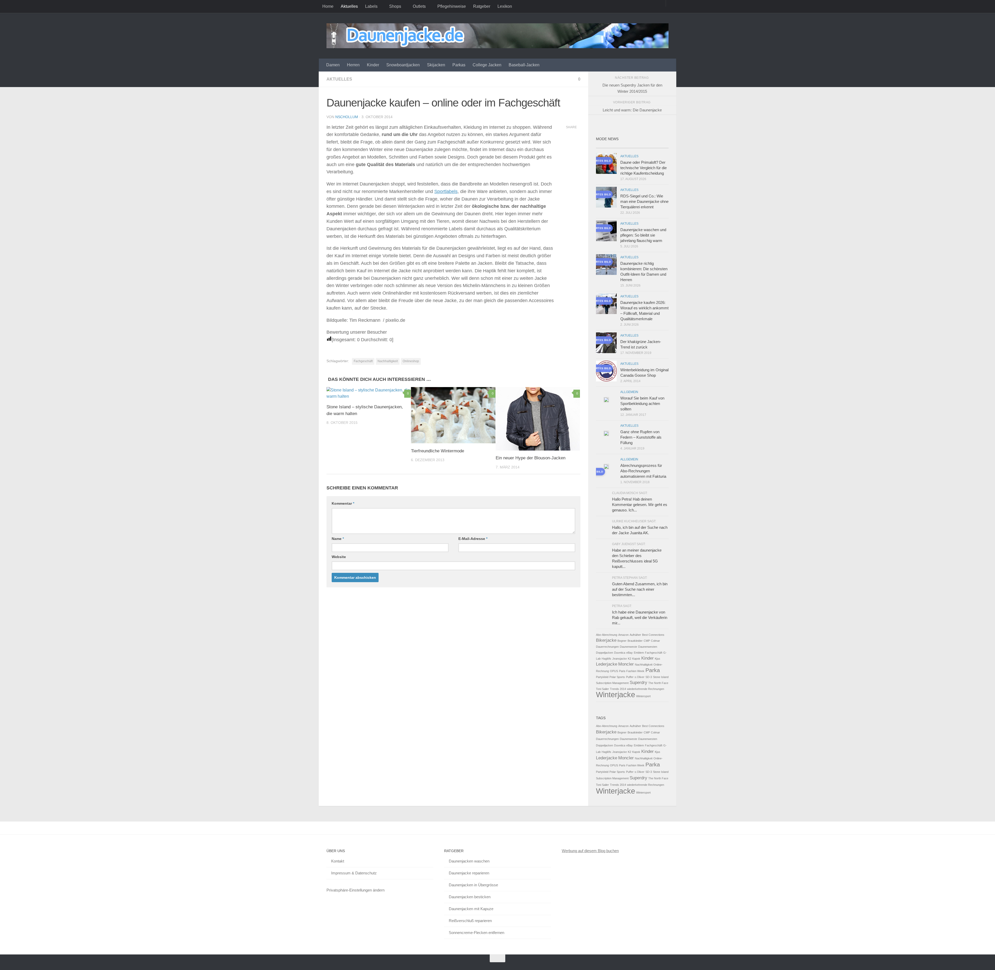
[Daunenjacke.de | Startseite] (497, 35)
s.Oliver (639, 677)
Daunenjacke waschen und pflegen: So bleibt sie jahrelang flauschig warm (643, 235)
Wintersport (643, 696)
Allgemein (629, 392)
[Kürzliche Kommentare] (641, 146)
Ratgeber (481, 6)
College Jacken (487, 65)
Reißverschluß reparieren (470, 920)
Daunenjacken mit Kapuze (471, 909)
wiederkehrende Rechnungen (645, 688)
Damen (333, 65)
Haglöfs (606, 658)
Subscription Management (612, 682)
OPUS (614, 671)
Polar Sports (617, 677)
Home (327, 6)
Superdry (638, 682)
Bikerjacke (606, 640)
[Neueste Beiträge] (605, 146)
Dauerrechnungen (607, 646)
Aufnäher (635, 634)
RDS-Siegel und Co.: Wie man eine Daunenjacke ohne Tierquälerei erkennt (644, 201)
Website (339, 557)
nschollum (346, 117)
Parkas (458, 65)
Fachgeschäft (363, 361)
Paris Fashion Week (631, 671)
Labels (371, 6)
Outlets (419, 6)
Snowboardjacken (403, 65)
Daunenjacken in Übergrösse (473, 885)
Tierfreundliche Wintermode (437, 450)
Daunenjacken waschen (469, 861)
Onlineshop (411, 361)
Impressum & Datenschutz (354, 873)
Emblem (639, 652)
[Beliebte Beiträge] (623, 146)
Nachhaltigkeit (388, 361)
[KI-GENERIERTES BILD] (606, 467)
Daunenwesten (647, 646)
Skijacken (436, 65)
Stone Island (661, 677)
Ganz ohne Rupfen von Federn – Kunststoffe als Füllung (641, 437)
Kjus (657, 658)
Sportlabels (446, 191)
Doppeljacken (604, 652)
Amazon (623, 634)
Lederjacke (606, 664)
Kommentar (343, 503)
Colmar (655, 640)
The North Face (658, 682)
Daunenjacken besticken (470, 897)
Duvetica (619, 652)
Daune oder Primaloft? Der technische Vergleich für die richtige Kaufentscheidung (643, 167)
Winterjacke (615, 694)
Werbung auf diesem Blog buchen (590, 850)
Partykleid (602, 677)
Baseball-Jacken (524, 65)
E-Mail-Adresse (472, 539)
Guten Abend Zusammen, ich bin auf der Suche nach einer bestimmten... (639, 589)
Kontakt (337, 861)
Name (338, 539)
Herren (353, 65)
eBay (629, 652)
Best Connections (653, 634)
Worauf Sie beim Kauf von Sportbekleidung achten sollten (642, 403)
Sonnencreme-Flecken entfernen (476, 932)
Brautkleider (635, 640)
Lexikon (504, 6)
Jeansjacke (619, 658)
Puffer (630, 677)
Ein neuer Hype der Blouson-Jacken (530, 457)
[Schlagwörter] (659, 146)
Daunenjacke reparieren (469, 873)
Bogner (622, 640)
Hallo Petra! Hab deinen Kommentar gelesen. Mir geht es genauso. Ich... (639, 504)
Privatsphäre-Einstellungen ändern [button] (355, 890)
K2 (629, 658)
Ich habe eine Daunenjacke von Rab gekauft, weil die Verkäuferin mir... (639, 617)
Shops (395, 6)
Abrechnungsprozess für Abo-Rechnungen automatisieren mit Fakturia (643, 471)
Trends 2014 (618, 688)
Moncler (626, 664)
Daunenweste (628, 646)
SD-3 (648, 677)
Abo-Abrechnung (606, 634)
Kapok (636, 658)
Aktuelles (349, 6)
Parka (652, 670)
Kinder (373, 65)
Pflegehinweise (451, 6)
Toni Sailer (602, 688)
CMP (647, 640)
